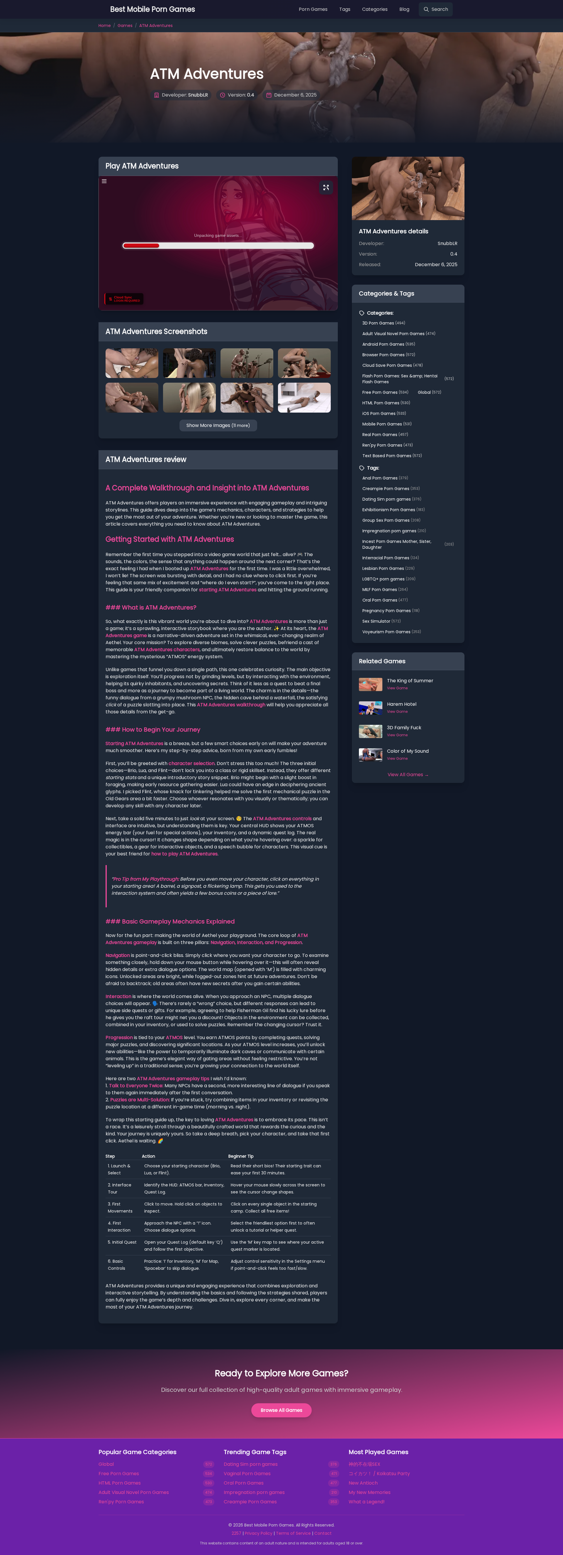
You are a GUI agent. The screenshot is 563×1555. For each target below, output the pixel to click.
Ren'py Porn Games (387, 445)
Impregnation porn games (394, 531)
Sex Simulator (381, 621)
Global (429, 392)
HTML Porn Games (386, 403)
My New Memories (370, 1492)
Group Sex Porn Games (391, 520)
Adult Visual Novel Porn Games (398, 334)
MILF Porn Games (385, 589)
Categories (375, 9)
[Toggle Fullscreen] (326, 187)
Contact (323, 1533)
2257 (236, 1533)
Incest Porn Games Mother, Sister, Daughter (408, 544)
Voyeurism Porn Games (391, 632)
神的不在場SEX (364, 1464)
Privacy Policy (258, 1533)
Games (125, 25)
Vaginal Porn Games (247, 1473)
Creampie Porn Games (391, 489)
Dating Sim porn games (391, 499)
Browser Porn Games (388, 355)
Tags (344, 9)
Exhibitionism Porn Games (393, 510)
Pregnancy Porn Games (391, 611)
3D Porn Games (383, 323)
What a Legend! (367, 1501)
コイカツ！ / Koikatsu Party (379, 1473)
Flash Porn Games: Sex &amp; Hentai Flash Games (408, 379)
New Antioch (363, 1483)
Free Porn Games (385, 392)
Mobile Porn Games (387, 424)
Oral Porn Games (385, 600)
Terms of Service (293, 1533)
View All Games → (408, 774)
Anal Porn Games (385, 478)
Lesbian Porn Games (388, 568)
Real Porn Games (385, 435)
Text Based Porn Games (392, 456)
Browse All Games (281, 1410)
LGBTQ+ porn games (389, 579)
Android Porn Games (388, 344)
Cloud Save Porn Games (392, 365)
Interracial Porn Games (390, 558)
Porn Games (313, 9)
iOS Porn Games (384, 413)
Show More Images (218, 425)
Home (105, 25)
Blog (404, 9)
